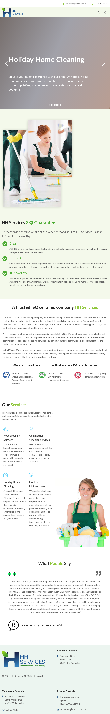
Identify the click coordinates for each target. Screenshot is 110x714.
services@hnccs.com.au (73, 709)
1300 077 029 (11, 709)
